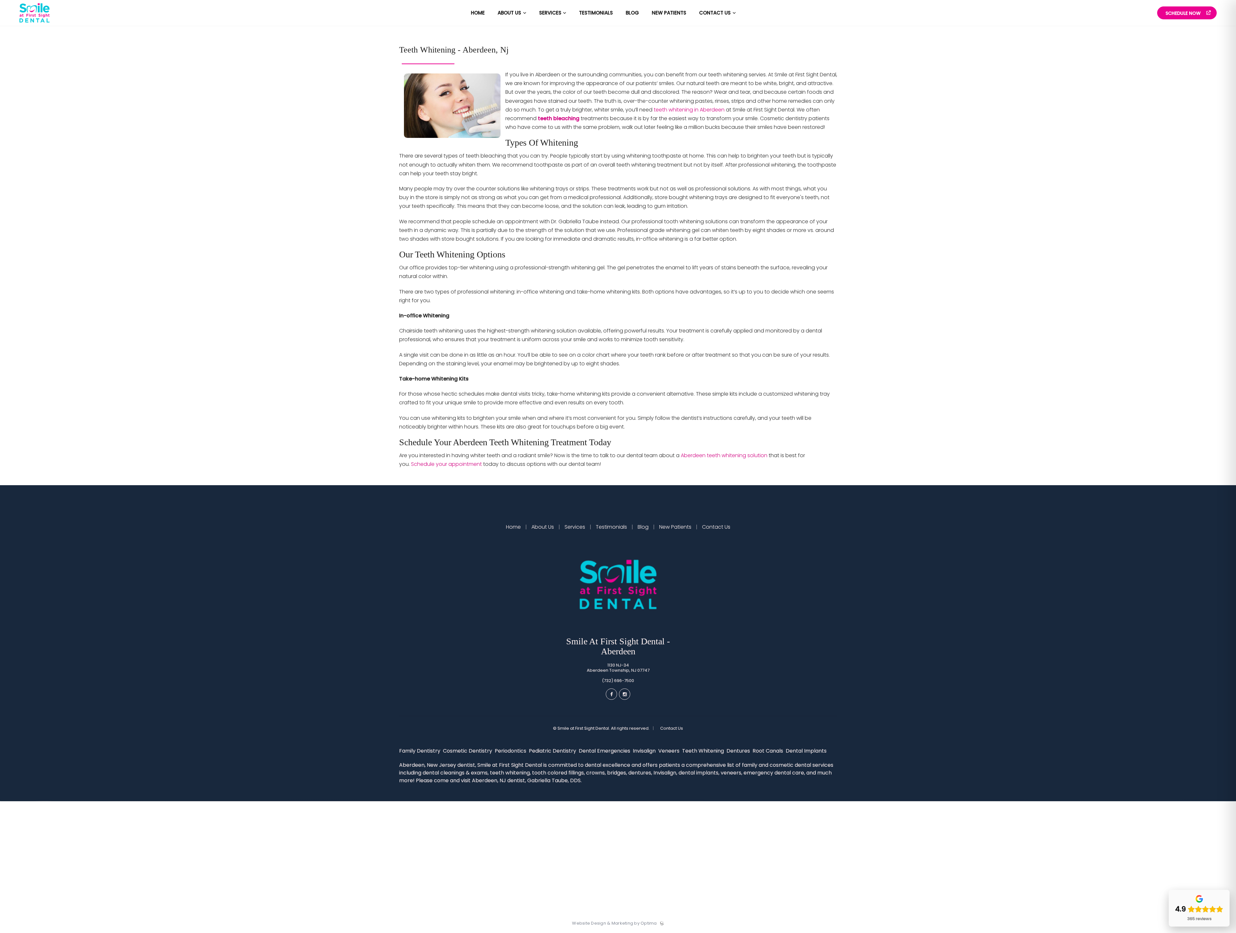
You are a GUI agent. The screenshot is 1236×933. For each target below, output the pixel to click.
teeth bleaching (558, 118)
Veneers (669, 751)
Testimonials (611, 527)
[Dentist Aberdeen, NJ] (34, 24)
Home (514, 527)
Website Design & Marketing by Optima (614, 923)
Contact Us (715, 527)
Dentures (738, 751)
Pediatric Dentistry (553, 751)
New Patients (675, 527)
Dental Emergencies (605, 751)
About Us (542, 527)
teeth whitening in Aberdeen (689, 109)
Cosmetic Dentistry (468, 751)
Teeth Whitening (703, 751)
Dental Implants (807, 751)
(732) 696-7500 (618, 681)
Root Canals (768, 751)
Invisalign (645, 751)
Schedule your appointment (446, 464)
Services (574, 527)
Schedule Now (1184, 13)
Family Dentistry (420, 751)
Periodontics (511, 751)
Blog (643, 527)
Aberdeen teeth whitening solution (724, 455)
